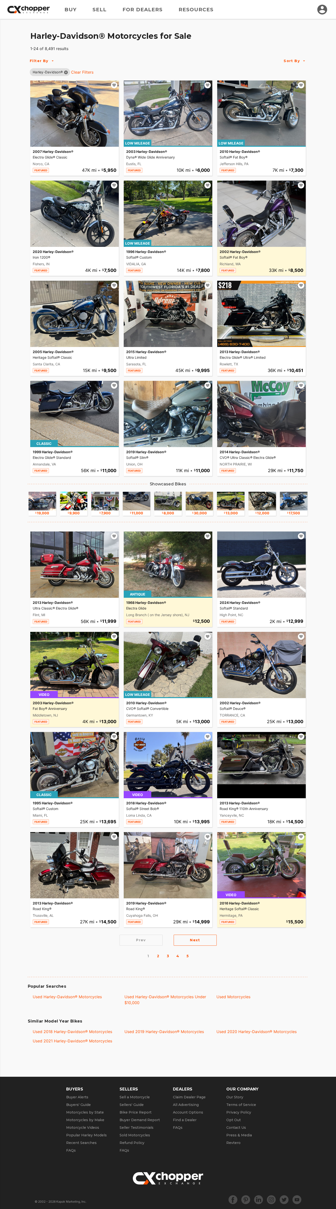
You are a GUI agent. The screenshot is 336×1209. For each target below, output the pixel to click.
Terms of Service (241, 1105)
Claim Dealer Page (189, 1097)
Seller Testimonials (136, 1127)
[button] (48, 72)
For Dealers (142, 10)
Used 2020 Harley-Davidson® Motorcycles (256, 1031)
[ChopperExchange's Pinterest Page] (245, 1199)
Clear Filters (82, 72)
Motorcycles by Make (85, 1120)
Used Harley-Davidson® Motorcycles (67, 996)
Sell (99, 10)
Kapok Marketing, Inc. (71, 1201)
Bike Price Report (136, 1112)
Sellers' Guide (132, 1105)
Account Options (188, 1112)
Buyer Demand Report (140, 1120)
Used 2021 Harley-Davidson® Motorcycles (72, 1040)
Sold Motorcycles (135, 1135)
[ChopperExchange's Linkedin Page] (258, 1199)
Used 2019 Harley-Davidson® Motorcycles (164, 1031)
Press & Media (239, 1135)
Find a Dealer (185, 1120)
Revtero (233, 1143)
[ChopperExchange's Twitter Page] (284, 1199)
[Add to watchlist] (114, 85)
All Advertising (186, 1105)
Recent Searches (81, 1143)
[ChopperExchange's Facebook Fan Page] (233, 1199)
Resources (196, 10)
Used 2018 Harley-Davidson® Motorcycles (72, 1031)
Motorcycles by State (85, 1112)
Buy (70, 10)
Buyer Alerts (77, 1097)
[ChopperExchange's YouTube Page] (296, 1199)
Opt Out (233, 1120)
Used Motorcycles (233, 996)
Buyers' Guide (78, 1105)
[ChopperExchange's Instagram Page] (271, 1199)
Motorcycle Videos (82, 1127)
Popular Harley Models (86, 1135)
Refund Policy (132, 1143)
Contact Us (236, 1127)
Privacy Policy (238, 1112)
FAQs (71, 1150)
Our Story (234, 1097)
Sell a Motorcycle (135, 1097)
